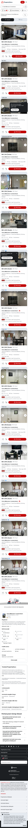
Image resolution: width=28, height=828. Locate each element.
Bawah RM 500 (5, 696)
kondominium (5, 673)
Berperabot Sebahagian (16, 709)
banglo (17, 673)
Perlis (3, 690)
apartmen (10, 673)
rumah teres (19, 672)
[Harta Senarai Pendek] (25, 27)
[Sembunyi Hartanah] (22, 27)
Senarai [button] (8, 19)
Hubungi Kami (4, 752)
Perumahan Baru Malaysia (7, 806)
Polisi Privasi (20, 819)
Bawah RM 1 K (12, 696)
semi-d (14, 673)
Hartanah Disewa (5, 803)
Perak (6, 690)
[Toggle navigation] (26, 2)
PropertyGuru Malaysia (6, 797)
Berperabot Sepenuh (6, 709)
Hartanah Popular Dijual (6, 809)
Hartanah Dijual (4, 800)
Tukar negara (4, 755)
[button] (6, 626)
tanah (22, 673)
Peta (21, 19)
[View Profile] (14, 61)
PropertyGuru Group (6, 749)
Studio (3, 702)
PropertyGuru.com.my (5, 782)
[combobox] (13, 6)
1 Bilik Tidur (8, 702)
